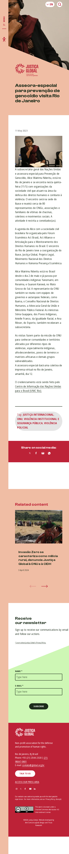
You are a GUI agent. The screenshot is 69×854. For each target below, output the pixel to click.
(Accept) (58, 799)
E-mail (19, 685)
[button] (44, 586)
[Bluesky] (39, 789)
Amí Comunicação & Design (35, 822)
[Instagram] (16, 789)
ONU (19, 419)
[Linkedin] (35, 789)
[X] (20, 789)
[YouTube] (30, 789)
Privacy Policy (50, 799)
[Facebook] (25, 789)
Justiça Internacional (38, 414)
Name (18, 671)
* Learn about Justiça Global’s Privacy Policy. (30, 642)
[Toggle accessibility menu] (4, 39)
